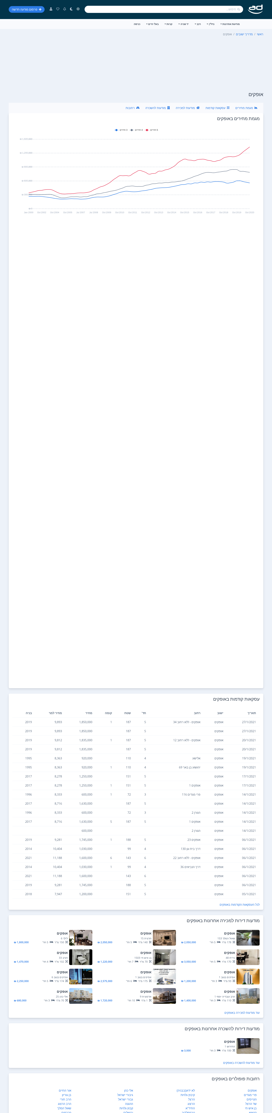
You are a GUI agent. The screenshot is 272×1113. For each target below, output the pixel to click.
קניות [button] (169, 24)
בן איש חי (251, 1108)
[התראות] (64, 9)
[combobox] (164, 9)
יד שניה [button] (185, 24)
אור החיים (65, 1090)
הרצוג (191, 1104)
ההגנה (129, 1104)
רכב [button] (199, 24)
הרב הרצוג (64, 1104)
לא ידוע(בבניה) (186, 1090)
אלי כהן (128, 1090)
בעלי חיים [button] (153, 24)
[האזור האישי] (51, 9)
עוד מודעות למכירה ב (242, 1013)
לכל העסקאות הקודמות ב (240, 905)
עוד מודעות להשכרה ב (241, 1063)
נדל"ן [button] (211, 24)
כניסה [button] (137, 24)
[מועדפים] (57, 9)
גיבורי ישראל (125, 1095)
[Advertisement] (136, 64)
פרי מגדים (250, 1095)
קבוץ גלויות (126, 1108)
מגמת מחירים (244, 108)
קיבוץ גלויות (188, 1095)
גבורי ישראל (125, 1099)
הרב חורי (65, 1099)
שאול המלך (64, 1108)
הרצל (191, 1099)
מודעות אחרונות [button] (231, 24)
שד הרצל (251, 1104)
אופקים (252, 1090)
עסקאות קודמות (215, 108)
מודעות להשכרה (155, 108)
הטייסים (252, 1099)
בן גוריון (66, 1095)
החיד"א (190, 1108)
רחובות (130, 108)
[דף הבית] (255, 9)
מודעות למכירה (185, 108)
